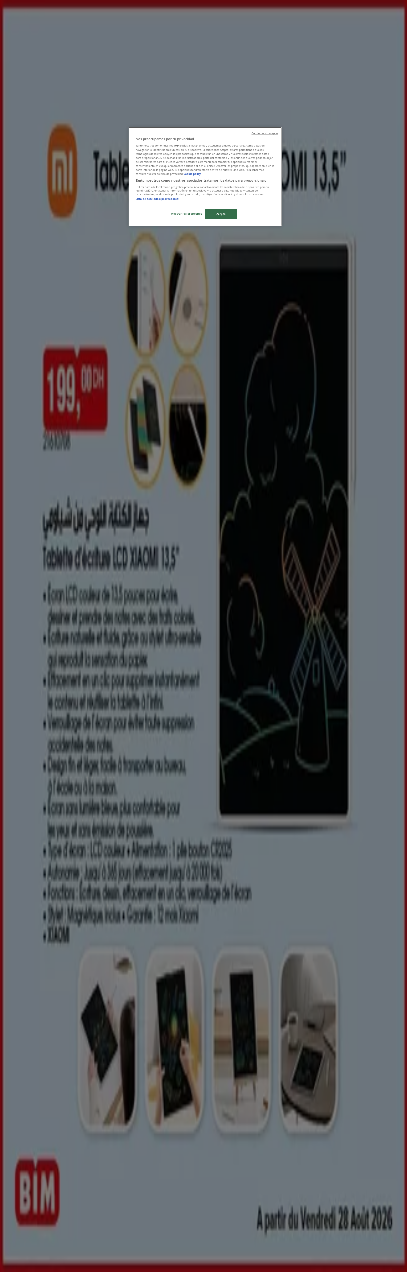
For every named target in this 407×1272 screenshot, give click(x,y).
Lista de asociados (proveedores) (157, 198)
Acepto (221, 214)
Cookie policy (192, 174)
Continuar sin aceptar (265, 133)
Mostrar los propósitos (186, 213)
